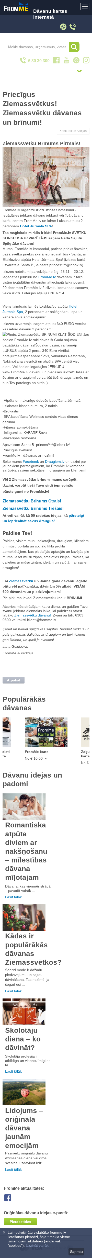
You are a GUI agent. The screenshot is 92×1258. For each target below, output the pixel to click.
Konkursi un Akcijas (73, 131)
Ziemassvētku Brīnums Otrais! (32, 501)
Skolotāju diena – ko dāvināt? (23, 1039)
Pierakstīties (20, 1222)
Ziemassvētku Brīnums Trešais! (33, 508)
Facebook (31, 461)
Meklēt (74, 47)
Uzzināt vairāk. (38, 1245)
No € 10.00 (34, 758)
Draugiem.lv (54, 461)
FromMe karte (37, 752)
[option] (46, 739)
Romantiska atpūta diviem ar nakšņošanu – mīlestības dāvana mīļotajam (26, 851)
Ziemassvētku (21, 581)
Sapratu (76, 1252)
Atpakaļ (13, 680)
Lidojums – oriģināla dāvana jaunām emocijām (24, 1128)
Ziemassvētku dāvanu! (32, 615)
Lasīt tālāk (13, 897)
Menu (85, 7)
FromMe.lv (46, 277)
